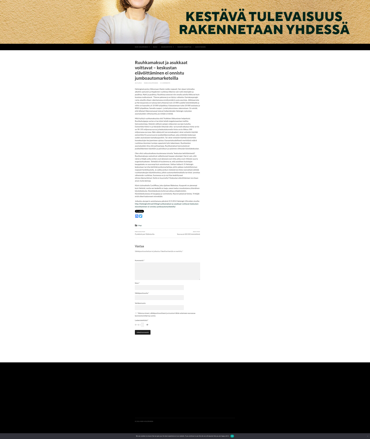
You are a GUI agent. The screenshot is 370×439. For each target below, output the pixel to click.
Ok (232, 436)
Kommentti (140, 260)
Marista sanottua (184, 47)
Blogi (155, 47)
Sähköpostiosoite (142, 293)
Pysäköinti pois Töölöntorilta (144, 233)
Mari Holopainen (141, 47)
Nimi (137, 283)
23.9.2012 (138, 83)
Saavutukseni (200, 47)
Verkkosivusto (140, 303)
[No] (368, 436)
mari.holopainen (151, 83)
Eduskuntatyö (166, 47)
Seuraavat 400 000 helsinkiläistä (188, 233)
